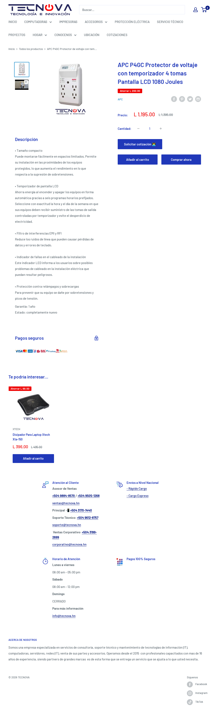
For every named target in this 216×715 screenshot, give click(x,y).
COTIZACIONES (117, 35)
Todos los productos (31, 49)
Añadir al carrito (137, 159)
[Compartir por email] (198, 99)
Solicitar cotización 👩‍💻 (140, 144)
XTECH (16, 429)
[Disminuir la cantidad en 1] (138, 128)
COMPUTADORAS (35, 22)
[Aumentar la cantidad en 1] (160, 128)
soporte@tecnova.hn (66, 525)
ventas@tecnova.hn (66, 503)
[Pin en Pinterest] (182, 99)
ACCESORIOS (94, 22)
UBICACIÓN (91, 35)
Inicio (11, 49)
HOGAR (37, 35)
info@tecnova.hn (64, 616)
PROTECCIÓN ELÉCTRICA (132, 22)
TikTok (199, 701)
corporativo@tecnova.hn (69, 544)
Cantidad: (124, 128)
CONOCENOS (63, 35)
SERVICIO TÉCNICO (170, 22)
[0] (204, 9)
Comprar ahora (181, 159)
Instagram (201, 693)
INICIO (12, 22)
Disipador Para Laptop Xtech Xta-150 (31, 437)
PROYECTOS (16, 35)
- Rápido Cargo (137, 488)
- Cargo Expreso (137, 496)
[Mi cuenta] (195, 9)
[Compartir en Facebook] (174, 99)
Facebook (201, 684)
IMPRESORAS (68, 22)
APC (120, 99)
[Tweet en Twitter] (190, 99)
